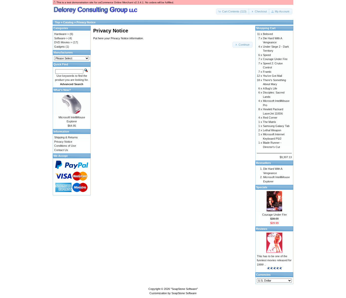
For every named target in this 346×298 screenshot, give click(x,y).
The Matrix (269, 121)
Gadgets (59, 46)
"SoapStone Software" (184, 288)
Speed (267, 55)
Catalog (68, 22)
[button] (232, 11)
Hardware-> (61, 33)
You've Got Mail (272, 75)
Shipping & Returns (66, 137)
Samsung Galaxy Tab (276, 125)
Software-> (61, 38)
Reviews (261, 228)
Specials (261, 187)
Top (57, 22)
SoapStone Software (184, 293)
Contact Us (61, 150)
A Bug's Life (270, 88)
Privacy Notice (85, 22)
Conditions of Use (65, 145)
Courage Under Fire (275, 59)
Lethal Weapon (272, 130)
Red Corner (270, 117)
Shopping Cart (266, 28)
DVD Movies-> (63, 42)
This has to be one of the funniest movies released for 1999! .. (274, 260)
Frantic (267, 71)
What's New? (62, 89)
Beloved (268, 33)
